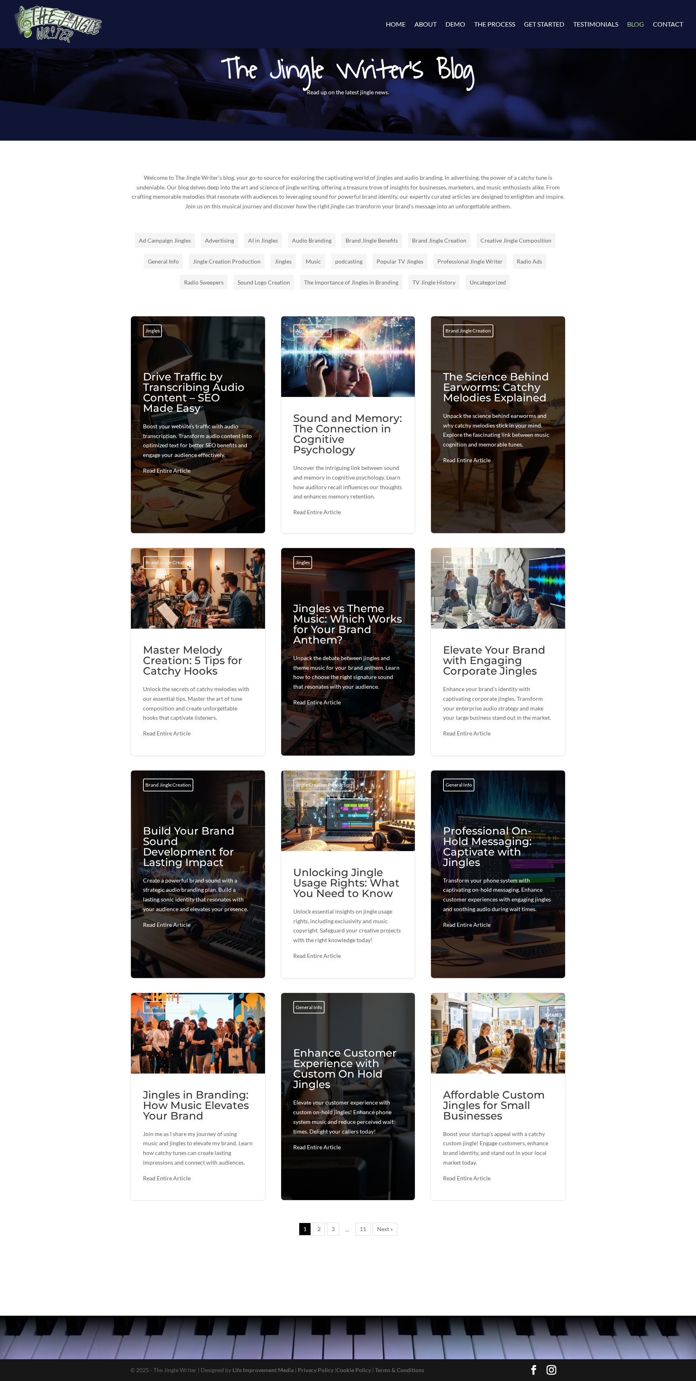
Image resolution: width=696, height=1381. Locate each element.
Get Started (544, 24)
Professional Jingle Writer (470, 261)
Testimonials (595, 24)
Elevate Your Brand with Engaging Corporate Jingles (498, 652)
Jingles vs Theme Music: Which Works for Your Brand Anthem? (348, 657)
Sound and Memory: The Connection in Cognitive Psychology (348, 424)
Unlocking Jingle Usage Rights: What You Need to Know (348, 874)
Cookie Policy (353, 1369)
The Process (494, 24)
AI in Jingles (263, 240)
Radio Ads (529, 261)
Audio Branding (311, 240)
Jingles (283, 261)
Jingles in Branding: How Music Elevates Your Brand (198, 1096)
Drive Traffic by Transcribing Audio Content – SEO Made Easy (198, 425)
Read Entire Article (167, 470)
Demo (455, 24)
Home (396, 24)
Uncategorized (488, 282)
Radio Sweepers (204, 282)
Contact (668, 24)
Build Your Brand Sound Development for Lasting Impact (198, 879)
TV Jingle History (434, 282)
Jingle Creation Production (227, 261)
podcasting (348, 261)
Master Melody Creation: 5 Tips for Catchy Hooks (198, 652)
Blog (635, 24)
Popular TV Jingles (400, 261)
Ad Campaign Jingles (165, 240)
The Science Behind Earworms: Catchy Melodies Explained (498, 420)
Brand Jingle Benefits (372, 240)
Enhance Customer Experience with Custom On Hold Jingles (348, 1102)
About (425, 24)
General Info (163, 261)
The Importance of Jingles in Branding (351, 282)
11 (363, 1228)
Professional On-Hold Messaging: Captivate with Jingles (498, 879)
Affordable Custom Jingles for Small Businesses (498, 1096)
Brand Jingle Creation (439, 240)
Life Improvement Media (263, 1369)
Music (313, 261)
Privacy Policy (316, 1369)
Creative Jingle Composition (516, 240)
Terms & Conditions (399, 1369)
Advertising (219, 240)
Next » (385, 1228)
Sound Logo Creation (264, 282)
